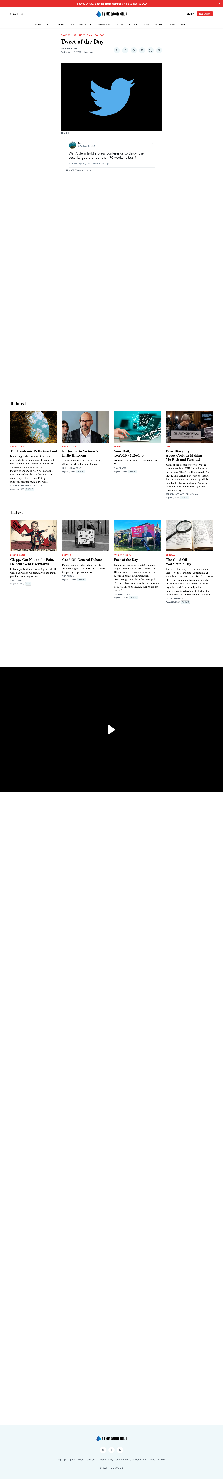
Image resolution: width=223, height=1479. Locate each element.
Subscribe (204, 14)
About (184, 24)
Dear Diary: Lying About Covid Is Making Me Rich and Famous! (184, 455)
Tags (72, 24)
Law (168, 446)
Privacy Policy (105, 1459)
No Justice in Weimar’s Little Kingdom (80, 453)
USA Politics (17, 446)
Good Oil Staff (69, 48)
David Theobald (174, 598)
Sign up (61, 1459)
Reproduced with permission (26, 486)
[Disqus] (111, 257)
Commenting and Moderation (131, 1459)
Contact (160, 24)
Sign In (190, 14)
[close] (219, 3)
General (170, 555)
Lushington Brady (72, 468)
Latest (50, 24)
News (61, 24)
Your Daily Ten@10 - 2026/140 (129, 453)
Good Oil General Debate (82, 559)
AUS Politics (69, 446)
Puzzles (119, 24)
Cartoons (85, 24)
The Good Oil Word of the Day (178, 561)
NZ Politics (85, 35)
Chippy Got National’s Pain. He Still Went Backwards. (32, 561)
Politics (99, 35)
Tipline (147, 24)
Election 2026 (17, 555)
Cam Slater (120, 468)
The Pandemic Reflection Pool (33, 451)
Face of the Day (122, 555)
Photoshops (103, 24)
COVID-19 (66, 35)
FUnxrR (162, 1459)
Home (38, 24)
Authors (133, 24)
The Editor (68, 576)
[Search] (22, 14)
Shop (173, 24)
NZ (75, 35)
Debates (66, 555)
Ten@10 (118, 446)
